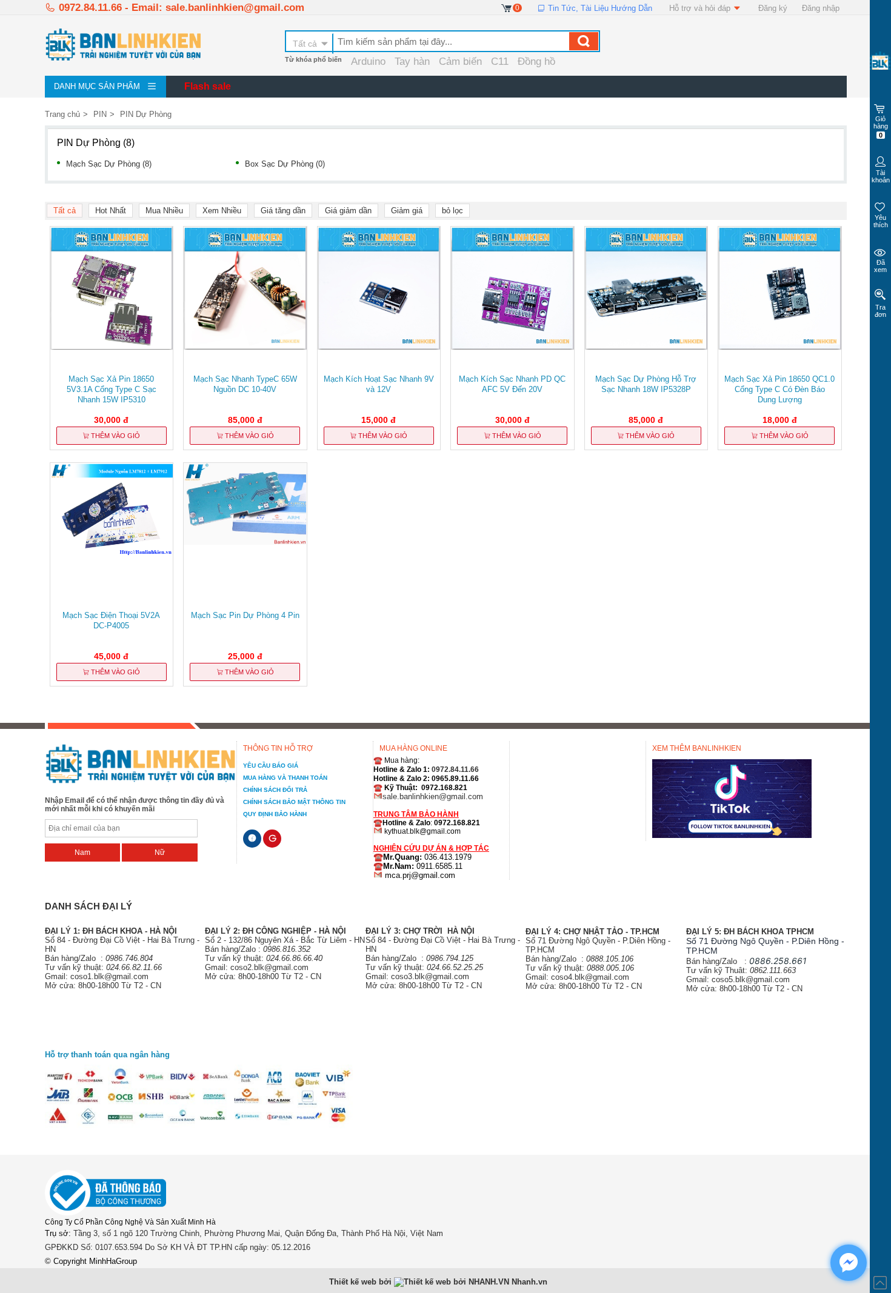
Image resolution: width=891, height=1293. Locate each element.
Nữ (160, 852)
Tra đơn (880, 311)
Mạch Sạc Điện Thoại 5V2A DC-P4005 (111, 620)
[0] (507, 7)
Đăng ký (772, 8)
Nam (82, 852)
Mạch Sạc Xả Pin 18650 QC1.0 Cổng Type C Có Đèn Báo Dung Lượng (779, 389)
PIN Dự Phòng (146, 114)
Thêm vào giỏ (114, 435)
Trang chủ (62, 114)
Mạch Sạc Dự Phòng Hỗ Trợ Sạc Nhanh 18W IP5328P (645, 384)
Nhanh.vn (529, 1281)
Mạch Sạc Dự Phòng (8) (109, 163)
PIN (100, 114)
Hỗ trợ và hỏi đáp (701, 8)
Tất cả (305, 43)
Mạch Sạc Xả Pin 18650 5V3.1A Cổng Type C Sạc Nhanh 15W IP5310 (111, 389)
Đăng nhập (820, 8)
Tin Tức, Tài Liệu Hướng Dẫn (599, 8)
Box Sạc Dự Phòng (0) (285, 163)
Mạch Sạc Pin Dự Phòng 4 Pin (245, 615)
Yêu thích (880, 221)
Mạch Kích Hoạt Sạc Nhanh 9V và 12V (379, 384)
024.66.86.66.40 (294, 958)
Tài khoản (881, 176)
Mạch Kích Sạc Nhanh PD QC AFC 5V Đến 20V (512, 384)
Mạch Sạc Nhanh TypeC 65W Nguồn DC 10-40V (245, 384)
